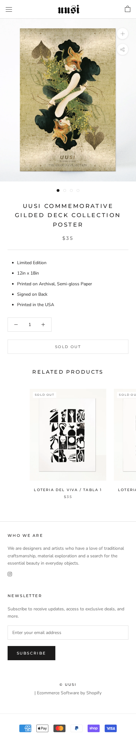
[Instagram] (10, 574)
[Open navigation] (9, 9)
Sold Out (68, 346)
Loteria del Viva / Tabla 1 (68, 490)
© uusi (67, 684)
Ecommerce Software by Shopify (69, 693)
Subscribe (31, 653)
